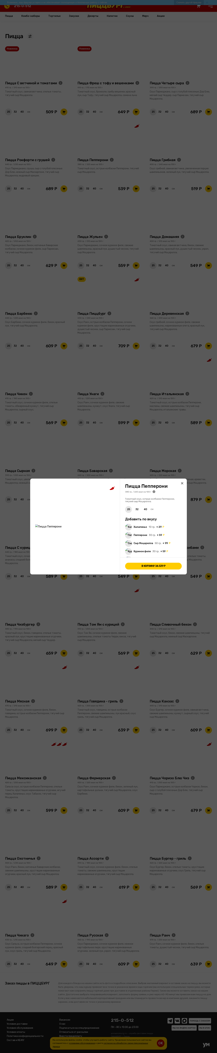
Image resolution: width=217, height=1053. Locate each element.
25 (128, 509)
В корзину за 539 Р (153, 565)
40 (145, 509)
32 (137, 509)
